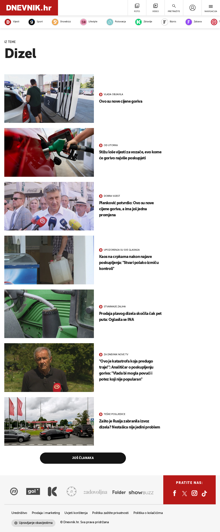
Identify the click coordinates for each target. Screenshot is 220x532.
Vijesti (16, 22)
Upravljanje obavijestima (36, 522)
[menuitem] (192, 7)
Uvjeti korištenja (75, 513)
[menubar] (192, 7)
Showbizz (65, 22)
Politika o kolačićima (148, 513)
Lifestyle (93, 22)
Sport (40, 22)
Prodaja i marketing (46, 513)
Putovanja (120, 22)
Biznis (173, 22)
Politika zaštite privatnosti (110, 513)
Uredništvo (19, 513)
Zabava (198, 22)
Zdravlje (148, 22)
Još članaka (83, 458)
